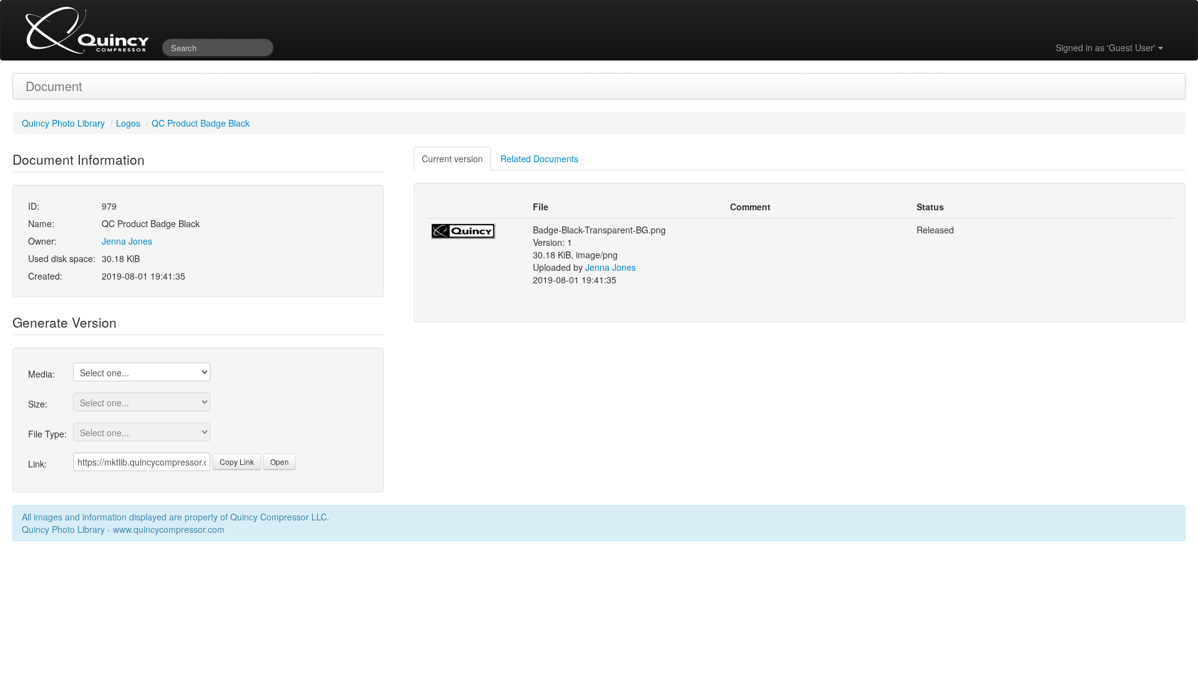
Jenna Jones (127, 241)
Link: (37, 463)
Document (54, 86)
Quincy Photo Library (63, 123)
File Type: (47, 433)
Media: (41, 374)
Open (279, 461)
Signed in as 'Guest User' (1107, 47)
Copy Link (237, 461)
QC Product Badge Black (201, 123)
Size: (37, 404)
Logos (128, 123)
